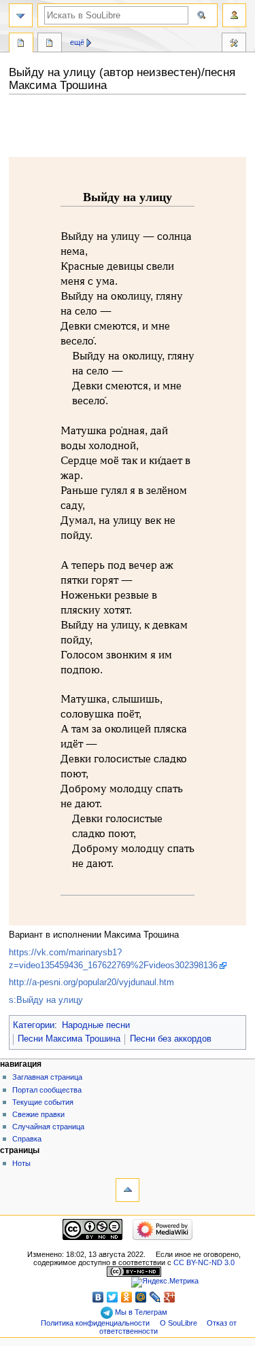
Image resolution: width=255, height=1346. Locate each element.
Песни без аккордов (170, 1039)
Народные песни (96, 1025)
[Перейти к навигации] (21, 15)
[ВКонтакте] (98, 1297)
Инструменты (233, 44)
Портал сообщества (47, 1090)
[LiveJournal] (155, 1297)
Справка (26, 1139)
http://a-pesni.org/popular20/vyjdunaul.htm (91, 982)
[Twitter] (112, 1297)
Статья (21, 44)
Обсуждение (49, 44)
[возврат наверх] (127, 1190)
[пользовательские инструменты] (234, 15)
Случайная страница (48, 1126)
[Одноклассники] (127, 1297)
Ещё (77, 42)
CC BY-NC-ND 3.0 (204, 1262)
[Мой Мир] (141, 1297)
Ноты (21, 1163)
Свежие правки (38, 1114)
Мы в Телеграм (140, 1312)
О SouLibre (178, 1323)
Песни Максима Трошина (69, 1039)
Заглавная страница (47, 1077)
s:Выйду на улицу (46, 1000)
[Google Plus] (170, 1297)
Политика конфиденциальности (95, 1323)
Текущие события (42, 1102)
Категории (33, 1025)
